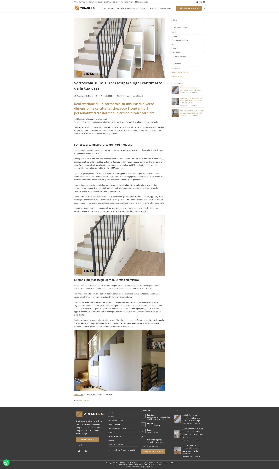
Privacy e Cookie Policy (116, 444)
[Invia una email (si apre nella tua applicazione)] (203, 2)
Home (174, 32)
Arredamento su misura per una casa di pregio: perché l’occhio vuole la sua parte (191, 100)
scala (79, 400)
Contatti (174, 48)
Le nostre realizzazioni (116, 436)
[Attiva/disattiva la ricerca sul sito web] (205, 8)
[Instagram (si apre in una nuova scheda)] (200, 2)
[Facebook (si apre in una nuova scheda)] (197, 2)
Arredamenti (138, 96)
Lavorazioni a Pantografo (180, 72)
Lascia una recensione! (153, 452)
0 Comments (193, 92)
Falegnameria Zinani (85, 96)
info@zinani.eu (153, 432)
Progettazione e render (180, 40)
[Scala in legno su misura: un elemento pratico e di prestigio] (175, 90)
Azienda (174, 36)
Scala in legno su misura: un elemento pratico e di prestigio (191, 418)
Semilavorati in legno (115, 420)
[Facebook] (79, 451)
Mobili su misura (124, 96)
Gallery (110, 432)
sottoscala (85, 400)
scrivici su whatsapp (155, 442)
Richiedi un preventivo (179, 56)
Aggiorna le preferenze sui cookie (122, 450)
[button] (6, 462)
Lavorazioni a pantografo (117, 428)
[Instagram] (86, 451)
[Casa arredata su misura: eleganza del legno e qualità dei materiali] (175, 113)
